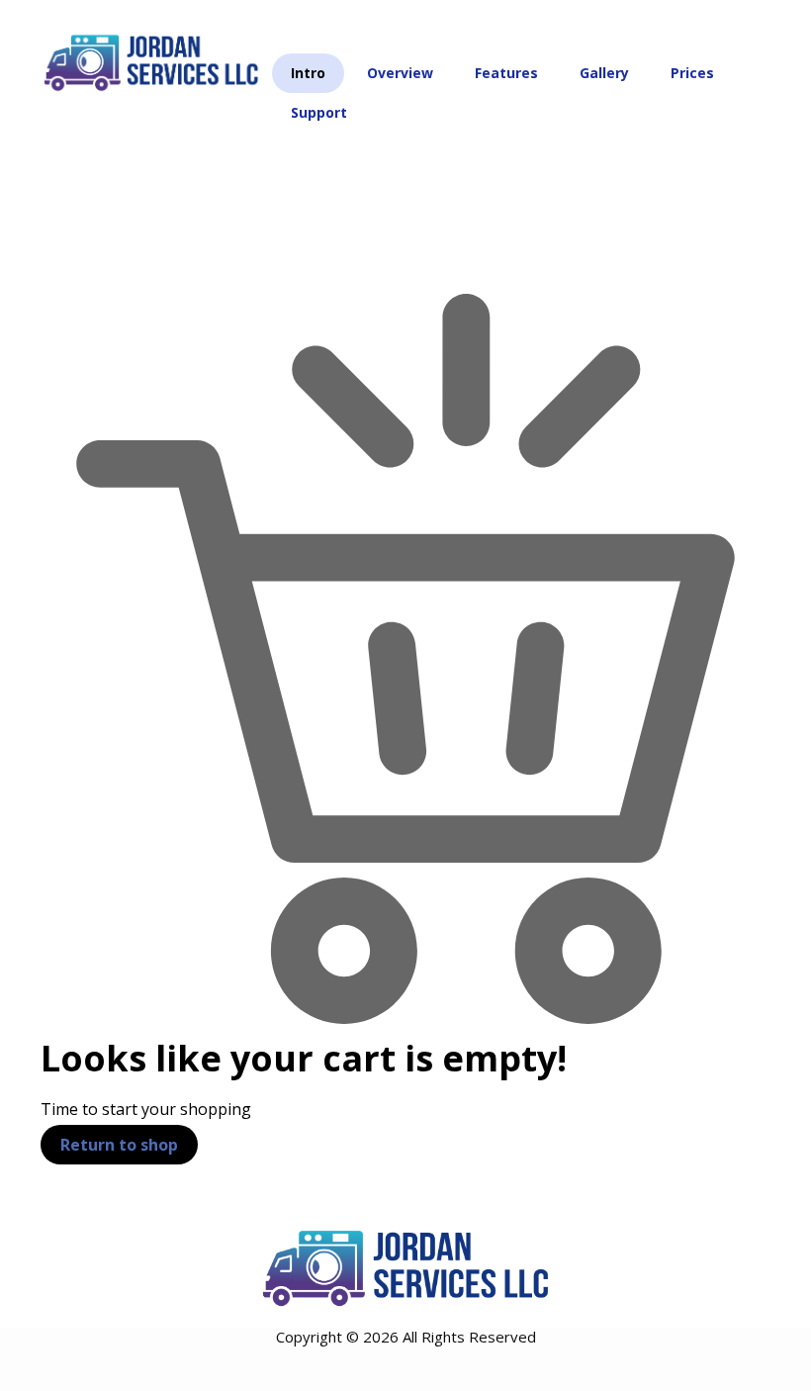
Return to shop (119, 1145)
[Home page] (58, 180)
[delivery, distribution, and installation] (151, 61)
